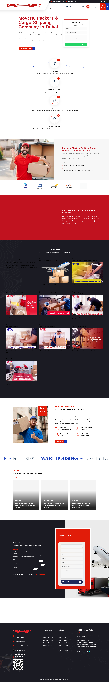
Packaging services (12, 327)
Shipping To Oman (63, 648)
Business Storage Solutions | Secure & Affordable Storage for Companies (25, 505)
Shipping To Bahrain (64, 643)
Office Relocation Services (47, 327)
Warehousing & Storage (79, 327)
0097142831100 (18, 657)
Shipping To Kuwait (63, 650)
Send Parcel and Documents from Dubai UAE (85, 260)
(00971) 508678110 (39, 574)
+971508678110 (94, 7)
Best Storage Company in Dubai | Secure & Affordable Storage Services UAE (82, 505)
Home (52, 5)
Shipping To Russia (63, 645)
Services (59, 5)
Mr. (23, 500)
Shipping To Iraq (63, 638)
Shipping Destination (67, 6)
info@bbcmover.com (72, 1)
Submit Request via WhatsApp (76, 44)
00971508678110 (19, 650)
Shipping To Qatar (63, 640)
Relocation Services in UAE (47, 293)
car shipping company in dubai (15, 259)
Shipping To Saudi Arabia (65, 635)
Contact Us (75, 6)
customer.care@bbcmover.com (23, 645)
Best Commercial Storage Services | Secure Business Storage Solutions (54, 505)
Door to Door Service (12, 359)
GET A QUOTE (71, 582)
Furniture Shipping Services (80, 293)
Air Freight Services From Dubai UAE (50, 260)
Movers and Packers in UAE (14, 293)
